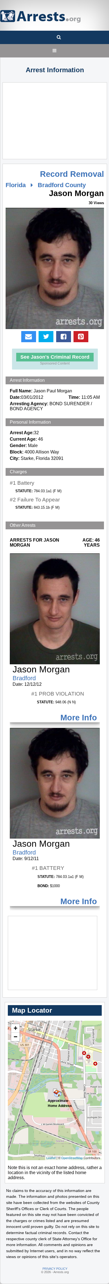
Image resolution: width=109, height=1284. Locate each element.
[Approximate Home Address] (55, 1091)
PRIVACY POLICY (54, 1268)
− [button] (15, 1036)
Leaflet (51, 1157)
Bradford (24, 678)
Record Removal (72, 174)
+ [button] (15, 1028)
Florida (16, 185)
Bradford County (62, 185)
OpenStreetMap (72, 1157)
